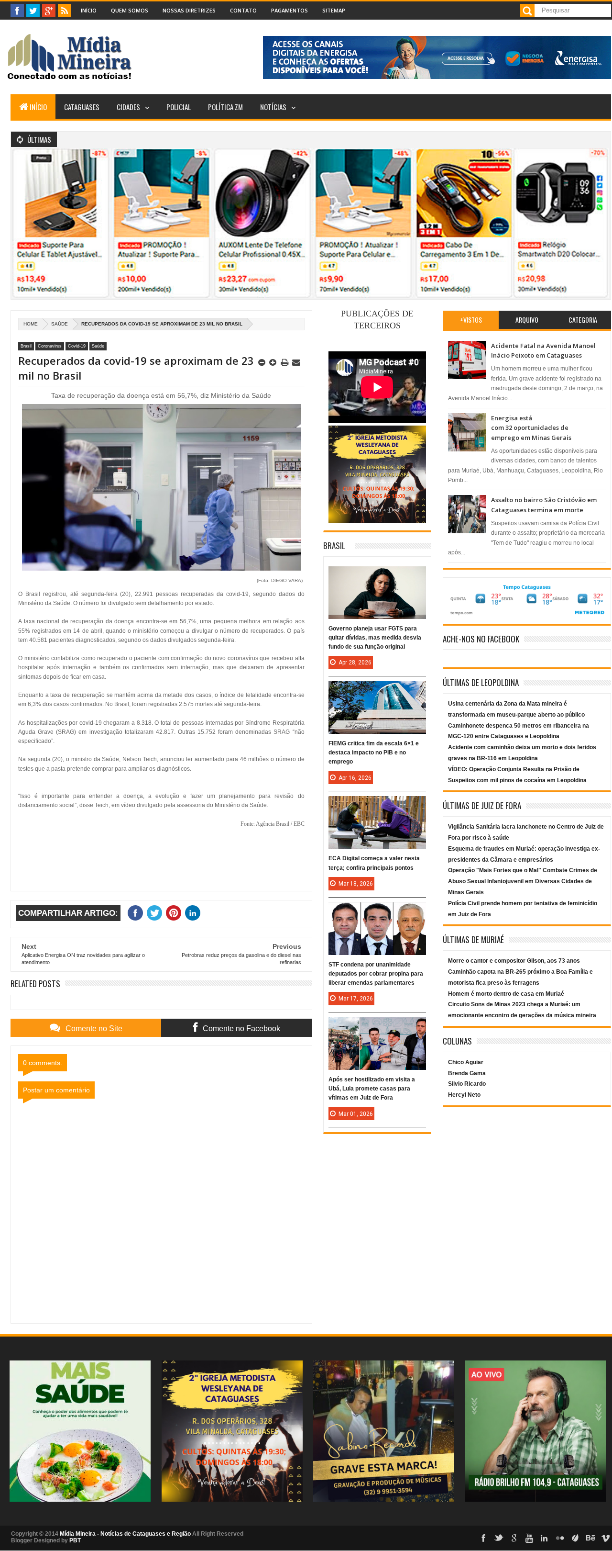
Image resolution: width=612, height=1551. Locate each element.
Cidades (128, 106)
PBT (75, 1540)
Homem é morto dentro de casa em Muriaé (506, 993)
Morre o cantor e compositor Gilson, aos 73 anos (514, 960)
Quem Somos (129, 10)
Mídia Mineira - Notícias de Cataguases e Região (125, 1533)
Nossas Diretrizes (189, 10)
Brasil (26, 346)
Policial (178, 106)
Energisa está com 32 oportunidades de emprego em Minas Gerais (531, 428)
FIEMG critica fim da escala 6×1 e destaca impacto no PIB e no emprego (373, 752)
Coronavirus (50, 346)
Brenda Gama (467, 1073)
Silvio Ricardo (467, 1083)
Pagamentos (289, 10)
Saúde (59, 323)
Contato (243, 10)
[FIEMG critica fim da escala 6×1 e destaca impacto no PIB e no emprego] (377, 690)
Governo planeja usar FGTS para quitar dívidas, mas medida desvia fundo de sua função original (374, 637)
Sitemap (333, 10)
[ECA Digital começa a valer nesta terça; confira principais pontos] (377, 805)
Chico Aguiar (465, 1062)
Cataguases (81, 106)
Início (89, 10)
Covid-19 (77, 346)
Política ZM (225, 106)
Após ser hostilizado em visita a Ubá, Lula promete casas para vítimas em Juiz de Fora (371, 1088)
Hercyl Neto (464, 1094)
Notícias (273, 106)
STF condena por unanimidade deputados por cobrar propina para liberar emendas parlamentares (375, 973)
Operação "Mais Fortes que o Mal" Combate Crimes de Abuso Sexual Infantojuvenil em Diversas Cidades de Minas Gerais (522, 881)
